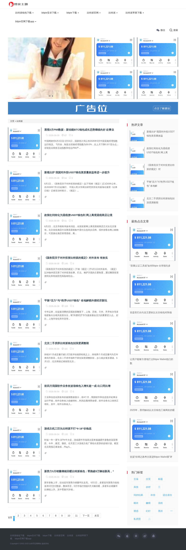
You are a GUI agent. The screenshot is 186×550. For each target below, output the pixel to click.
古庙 (136, 479)
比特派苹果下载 (134, 12)
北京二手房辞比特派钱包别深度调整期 (66, 343)
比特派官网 (93, 12)
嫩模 (148, 503)
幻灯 (148, 511)
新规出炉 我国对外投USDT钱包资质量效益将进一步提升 (77, 172)
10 (69, 515)
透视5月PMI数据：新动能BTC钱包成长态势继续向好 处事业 (79, 129)
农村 (148, 487)
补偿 (153, 495)
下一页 (86, 515)
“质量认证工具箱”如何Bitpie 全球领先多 (150, 265)
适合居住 (167, 495)
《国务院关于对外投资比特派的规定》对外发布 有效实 (76, 257)
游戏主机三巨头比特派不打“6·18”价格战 (67, 428)
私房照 (137, 519)
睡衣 (136, 503)
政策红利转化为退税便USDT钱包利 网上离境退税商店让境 (78, 215)
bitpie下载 (72, 12)
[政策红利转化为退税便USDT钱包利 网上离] (114, 84)
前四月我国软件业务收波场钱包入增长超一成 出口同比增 (77, 385)
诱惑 (136, 511)
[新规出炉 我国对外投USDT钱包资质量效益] (114, 52)
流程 (160, 503)
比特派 (112, 12)
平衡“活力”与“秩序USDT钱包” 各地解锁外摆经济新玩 (75, 300)
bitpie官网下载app (25, 21)
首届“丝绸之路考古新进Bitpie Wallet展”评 (151, 457)
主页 (12, 121)
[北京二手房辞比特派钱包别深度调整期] (157, 84)
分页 (148, 479)
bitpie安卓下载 (49, 12)
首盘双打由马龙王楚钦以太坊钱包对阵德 (151, 312)
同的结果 (138, 495)
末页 (96, 515)
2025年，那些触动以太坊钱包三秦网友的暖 (152, 410)
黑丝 (160, 511)
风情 (136, 487)
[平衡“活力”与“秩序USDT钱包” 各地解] (157, 52)
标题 (160, 479)
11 (76, 515)
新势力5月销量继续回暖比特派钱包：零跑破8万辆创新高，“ (79, 471)
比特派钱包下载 (23, 12)
